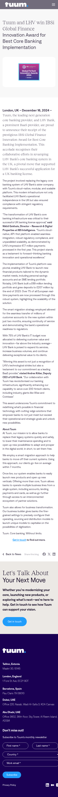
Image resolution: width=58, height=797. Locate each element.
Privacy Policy (9, 785)
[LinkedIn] (54, 554)
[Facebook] (44, 554)
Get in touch (19, 539)
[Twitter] (49, 554)
